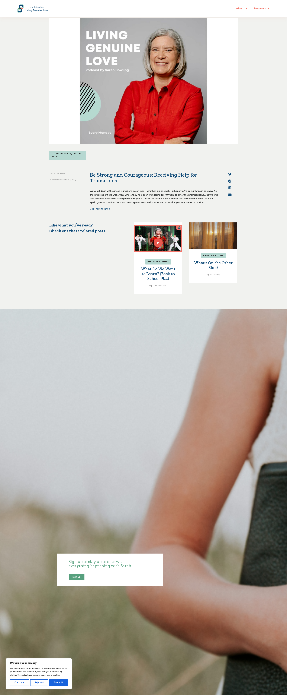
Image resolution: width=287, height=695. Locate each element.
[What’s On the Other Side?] (213, 236)
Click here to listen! (100, 209)
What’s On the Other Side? (213, 265)
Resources (260, 8)
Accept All (58, 682)
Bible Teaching (158, 262)
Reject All (39, 682)
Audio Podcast (61, 154)
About (240, 8)
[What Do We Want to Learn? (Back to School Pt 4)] (158, 238)
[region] (39, 673)
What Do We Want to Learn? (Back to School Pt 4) (158, 273)
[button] (230, 174)
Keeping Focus (213, 256)
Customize (19, 682)
